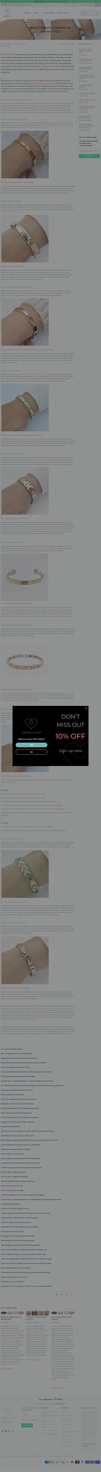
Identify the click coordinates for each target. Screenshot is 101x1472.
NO (31, 752)
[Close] (86, 708)
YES (31, 745)
